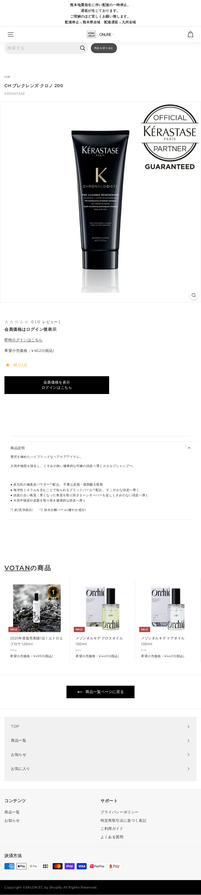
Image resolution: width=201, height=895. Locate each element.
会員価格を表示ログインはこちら (57, 385)
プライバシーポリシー (119, 812)
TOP (7, 77)
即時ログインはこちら (23, 339)
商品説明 (17, 448)
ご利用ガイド (112, 828)
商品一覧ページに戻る (104, 691)
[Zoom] (193, 295)
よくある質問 (112, 837)
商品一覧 (12, 812)
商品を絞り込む (104, 48)
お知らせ (12, 820)
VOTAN (17, 568)
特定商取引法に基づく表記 (123, 820)
